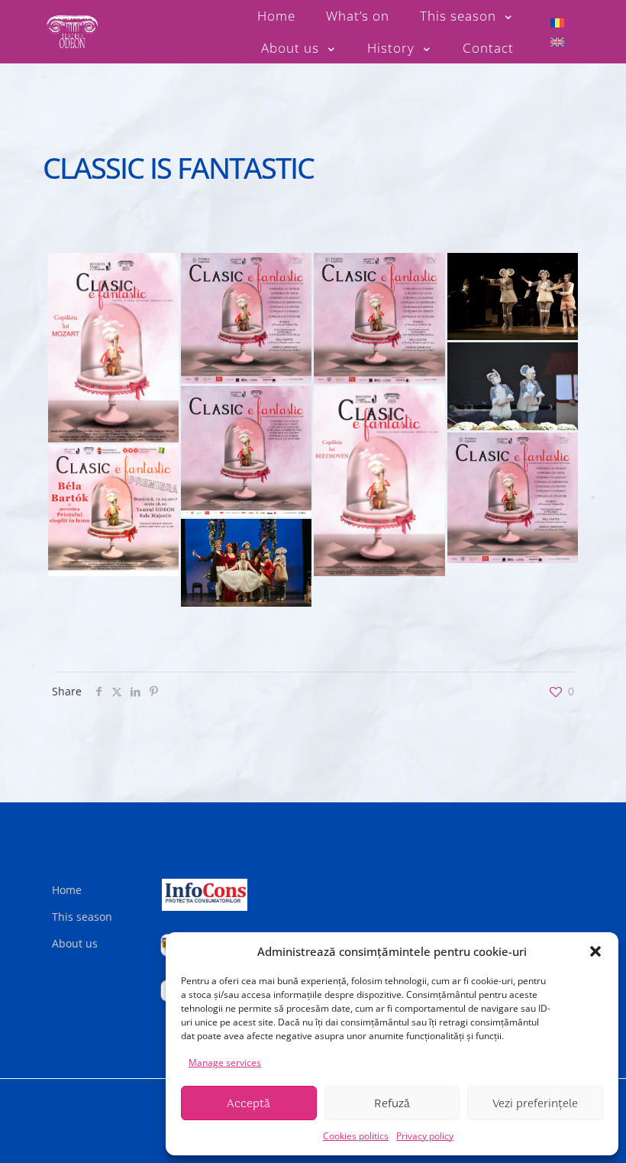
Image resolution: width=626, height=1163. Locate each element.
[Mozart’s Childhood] (113, 347)
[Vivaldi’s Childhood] (246, 318)
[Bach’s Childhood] (512, 497)
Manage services (225, 1062)
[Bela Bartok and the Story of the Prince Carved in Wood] (113, 510)
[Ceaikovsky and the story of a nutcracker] (246, 562)
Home (67, 890)
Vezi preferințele (535, 1103)
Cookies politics (356, 1135)
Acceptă (248, 1103)
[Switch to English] (557, 41)
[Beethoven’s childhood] (379, 480)
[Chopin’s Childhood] (512, 296)
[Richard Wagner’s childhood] (379, 318)
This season (82, 916)
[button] (595, 951)
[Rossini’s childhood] (246, 451)
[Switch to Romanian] (557, 21)
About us (75, 943)
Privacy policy (424, 1135)
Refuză (392, 1103)
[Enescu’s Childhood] (512, 385)
